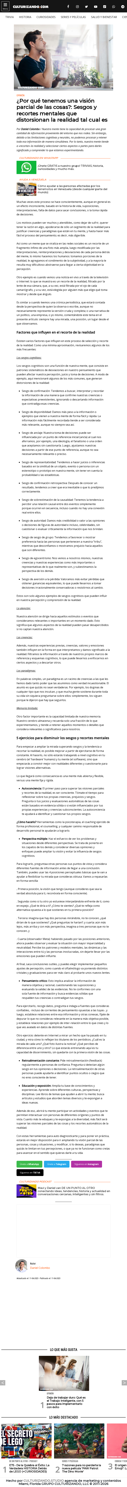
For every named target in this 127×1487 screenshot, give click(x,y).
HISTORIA (25, 17)
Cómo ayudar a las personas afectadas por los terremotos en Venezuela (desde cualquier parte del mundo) (72, 189)
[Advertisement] (63, 1314)
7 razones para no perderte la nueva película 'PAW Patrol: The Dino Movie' (81, 1468)
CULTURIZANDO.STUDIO (43, 1481)
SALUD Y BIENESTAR (104, 17)
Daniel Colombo (40, 1268)
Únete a (29, 1164)
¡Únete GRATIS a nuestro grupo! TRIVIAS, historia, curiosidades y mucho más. (71, 167)
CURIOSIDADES (46, 17)
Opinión (20, 95)
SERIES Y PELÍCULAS (73, 17)
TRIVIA (9, 17)
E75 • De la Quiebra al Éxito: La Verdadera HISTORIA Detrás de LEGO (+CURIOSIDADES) (29, 1468)
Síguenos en (86, 1164)
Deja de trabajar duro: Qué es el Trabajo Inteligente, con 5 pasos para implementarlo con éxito (66, 1402)
